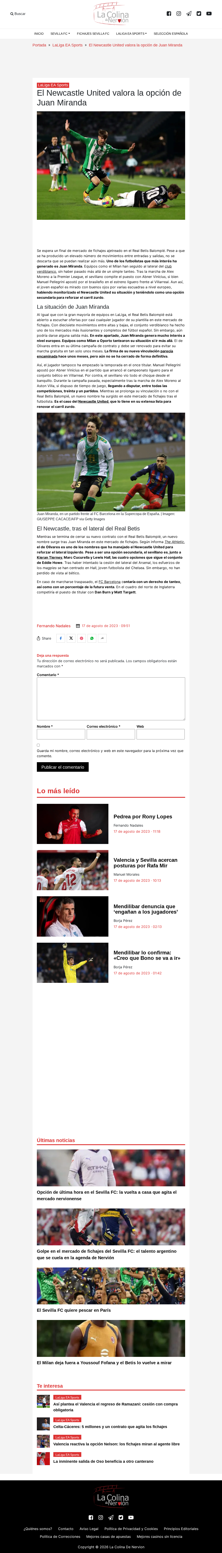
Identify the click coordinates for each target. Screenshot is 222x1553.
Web (140, 726)
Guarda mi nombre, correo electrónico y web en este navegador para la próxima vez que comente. (110, 753)
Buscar (19, 14)
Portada (39, 45)
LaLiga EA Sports (67, 45)
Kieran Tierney (49, 557)
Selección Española (171, 33)
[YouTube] (209, 14)
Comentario (48, 675)
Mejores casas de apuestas (108, 1536)
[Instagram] (178, 14)
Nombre (45, 726)
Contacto (65, 1529)
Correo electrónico (104, 726)
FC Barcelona (110, 582)
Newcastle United (93, 401)
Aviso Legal (89, 1529)
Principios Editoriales (181, 1529)
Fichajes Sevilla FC (93, 33)
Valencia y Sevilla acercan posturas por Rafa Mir (146, 862)
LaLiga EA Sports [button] (130, 33)
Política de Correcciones (60, 1536)
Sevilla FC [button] (59, 33)
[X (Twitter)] (199, 14)
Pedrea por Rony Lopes (143, 816)
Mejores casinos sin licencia (159, 1536)
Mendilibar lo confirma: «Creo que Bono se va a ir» (147, 955)
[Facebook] (169, 14)
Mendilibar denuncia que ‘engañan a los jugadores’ (146, 909)
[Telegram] (188, 14)
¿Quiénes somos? (38, 1529)
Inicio (39, 33)
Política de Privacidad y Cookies (131, 1529)
